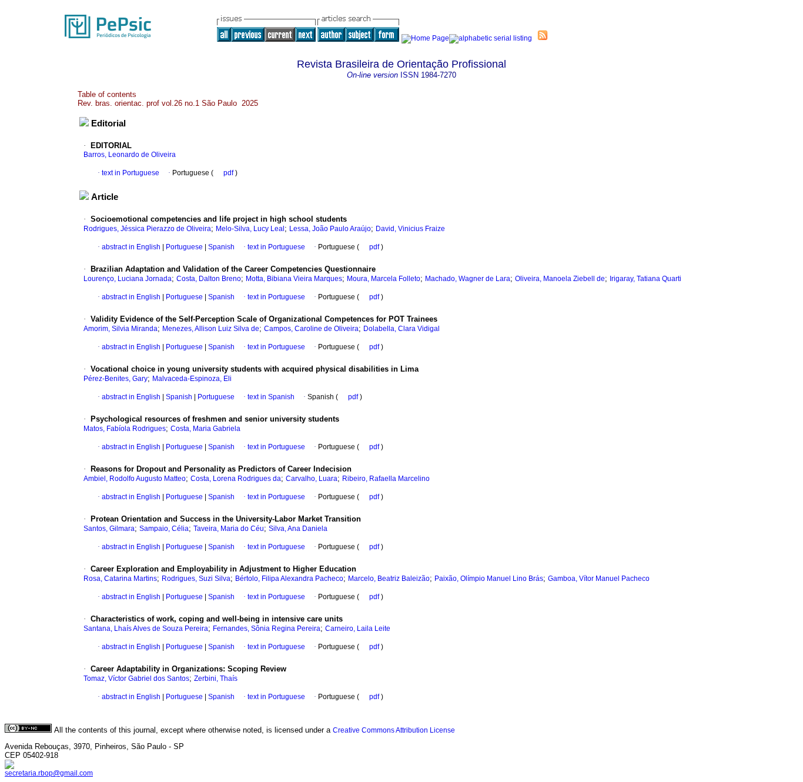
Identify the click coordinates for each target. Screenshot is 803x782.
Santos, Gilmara (109, 528)
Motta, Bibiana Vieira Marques (294, 279)
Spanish (220, 247)
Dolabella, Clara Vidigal (401, 329)
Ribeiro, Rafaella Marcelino (386, 478)
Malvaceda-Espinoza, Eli (192, 379)
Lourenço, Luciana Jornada (127, 279)
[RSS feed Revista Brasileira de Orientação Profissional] (542, 35)
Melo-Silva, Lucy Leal (250, 229)
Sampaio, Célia (164, 528)
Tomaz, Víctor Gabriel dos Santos (136, 678)
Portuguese (183, 247)
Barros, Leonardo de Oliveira (129, 155)
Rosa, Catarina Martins (120, 578)
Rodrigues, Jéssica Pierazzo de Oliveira (147, 229)
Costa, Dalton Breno (208, 279)
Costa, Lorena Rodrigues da (235, 478)
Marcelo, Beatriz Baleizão (389, 578)
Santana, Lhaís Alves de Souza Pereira (145, 628)
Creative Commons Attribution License (394, 730)
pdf (229, 173)
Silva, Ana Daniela (298, 528)
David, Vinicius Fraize (410, 229)
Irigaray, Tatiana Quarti (645, 279)
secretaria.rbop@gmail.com (49, 773)
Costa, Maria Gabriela (205, 429)
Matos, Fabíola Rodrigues (124, 429)
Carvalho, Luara (311, 478)
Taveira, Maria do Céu (228, 528)
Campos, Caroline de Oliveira (311, 329)
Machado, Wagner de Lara (467, 279)
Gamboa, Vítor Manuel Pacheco (599, 578)
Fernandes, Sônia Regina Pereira (266, 628)
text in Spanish (271, 397)
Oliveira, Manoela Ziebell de (560, 279)
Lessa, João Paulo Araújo (330, 229)
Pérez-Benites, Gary (115, 379)
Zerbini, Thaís (215, 678)
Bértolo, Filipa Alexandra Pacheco (289, 578)
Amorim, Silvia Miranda (120, 329)
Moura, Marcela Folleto (383, 279)
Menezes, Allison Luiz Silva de (210, 329)
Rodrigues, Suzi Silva (196, 578)
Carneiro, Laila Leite (357, 628)
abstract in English (131, 247)
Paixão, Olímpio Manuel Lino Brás (488, 578)
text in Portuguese (130, 173)
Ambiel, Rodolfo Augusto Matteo (134, 478)
